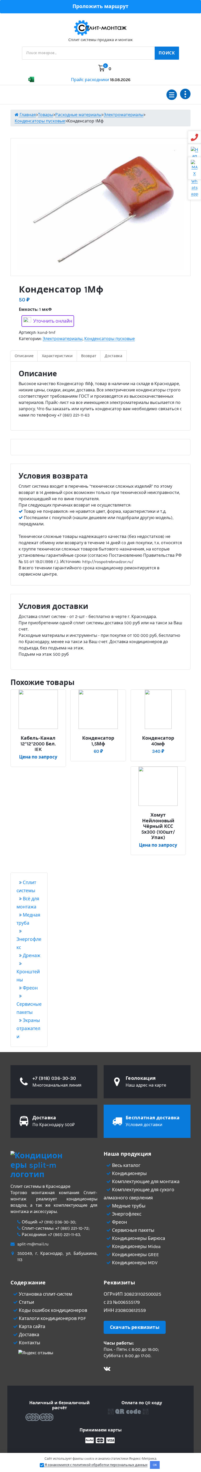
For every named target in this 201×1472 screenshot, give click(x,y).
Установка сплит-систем (45, 1294)
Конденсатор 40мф (158, 741)
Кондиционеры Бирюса (138, 1238)
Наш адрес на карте (146, 1085)
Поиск (167, 52)
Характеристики (57, 356)
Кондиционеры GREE (135, 1254)
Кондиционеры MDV (134, 1262)
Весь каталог (126, 1165)
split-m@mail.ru (33, 1243)
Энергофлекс (28, 943)
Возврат (89, 356)
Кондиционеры (129, 1173)
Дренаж (31, 955)
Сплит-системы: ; (55, 1228)
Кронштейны (28, 975)
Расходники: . (51, 1234)
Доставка (113, 356)
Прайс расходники (100, 79)
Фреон (30, 988)
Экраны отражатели (28, 1028)
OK (155, 1465)
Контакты (29, 1342)
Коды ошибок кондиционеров (52, 1310)
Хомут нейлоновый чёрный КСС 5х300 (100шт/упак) (158, 826)
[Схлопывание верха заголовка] (185, 94)
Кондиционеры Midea (136, 1246)
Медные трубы (128, 1206)
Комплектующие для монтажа (145, 1181)
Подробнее (40, 736)
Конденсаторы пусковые (109, 338)
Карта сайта (31, 1326)
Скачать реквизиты (134, 1327)
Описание (24, 356)
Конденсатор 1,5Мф (98, 741)
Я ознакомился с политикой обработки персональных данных (96, 1465)
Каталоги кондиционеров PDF (52, 1318)
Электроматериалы (62, 338)
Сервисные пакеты (29, 1008)
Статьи (26, 1302)
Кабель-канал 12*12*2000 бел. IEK (38, 743)
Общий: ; (48, 1222)
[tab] (24, 355)
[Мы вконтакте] (107, 1369)
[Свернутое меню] (171, 94)
